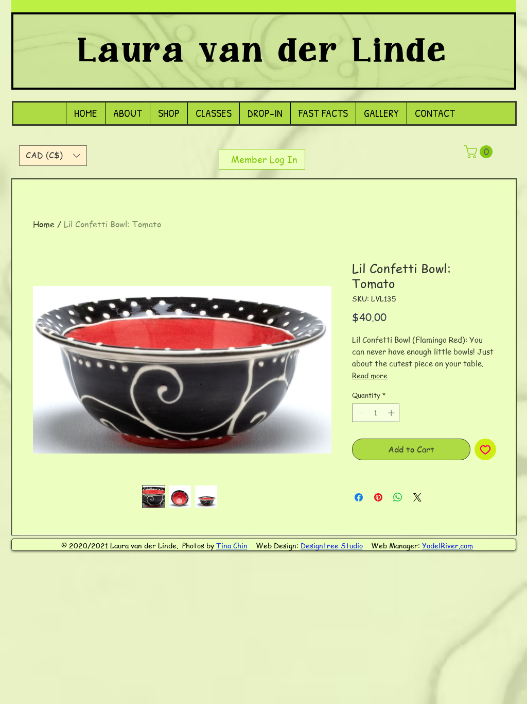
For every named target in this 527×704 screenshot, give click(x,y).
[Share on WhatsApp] (398, 497)
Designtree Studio (332, 545)
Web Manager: (396, 545)
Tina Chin (232, 545)
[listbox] (53, 155)
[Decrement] (360, 413)
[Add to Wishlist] (485, 449)
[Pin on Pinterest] (378, 497)
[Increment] (392, 413)
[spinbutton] (376, 413)
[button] (53, 155)
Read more (370, 375)
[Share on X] (417, 497)
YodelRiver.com (447, 545)
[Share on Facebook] (359, 497)
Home (44, 224)
